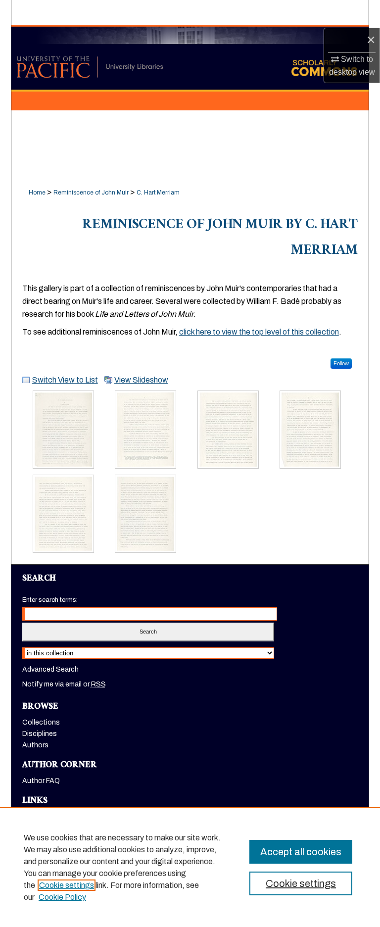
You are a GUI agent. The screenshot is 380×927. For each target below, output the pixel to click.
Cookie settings (66, 885)
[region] (190, 867)
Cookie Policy (62, 897)
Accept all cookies (300, 851)
